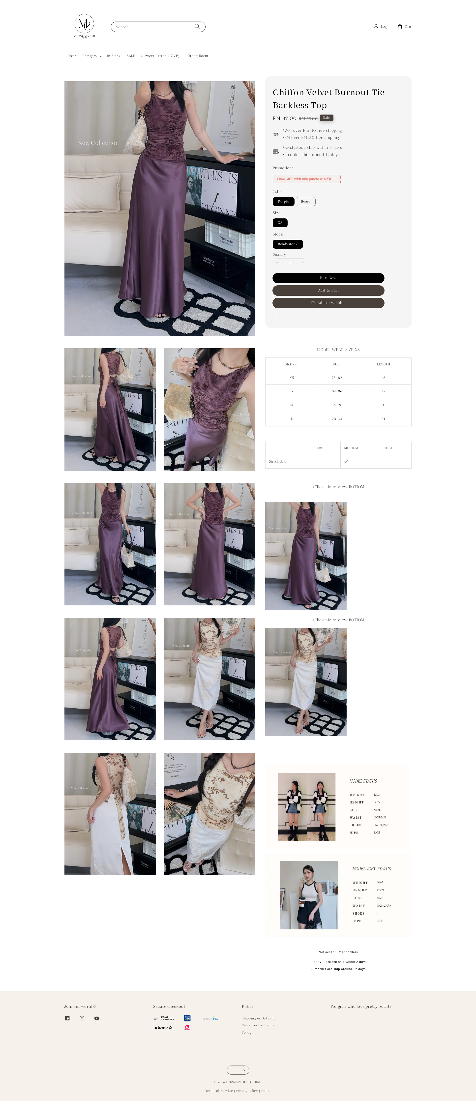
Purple (283, 202)
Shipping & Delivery (258, 1018)
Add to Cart (328, 290)
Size (276, 213)
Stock (278, 234)
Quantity (279, 254)
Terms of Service (219, 1091)
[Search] (197, 26)
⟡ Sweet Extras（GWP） (161, 56)
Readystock (288, 244)
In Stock (114, 56)
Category (90, 56)
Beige (305, 202)
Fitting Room (198, 56)
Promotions (283, 168)
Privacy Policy (247, 1091)
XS (280, 223)
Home (72, 56)
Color (277, 191)
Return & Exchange (258, 1025)
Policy (247, 1032)
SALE (131, 56)
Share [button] (284, 317)
